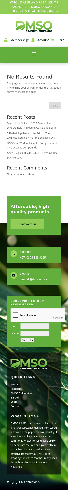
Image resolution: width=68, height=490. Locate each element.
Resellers (16, 388)
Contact (16, 406)
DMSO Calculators (22, 393)
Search (55, 105)
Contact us (27, 224)
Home (14, 384)
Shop (14, 401)
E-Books (16, 397)
